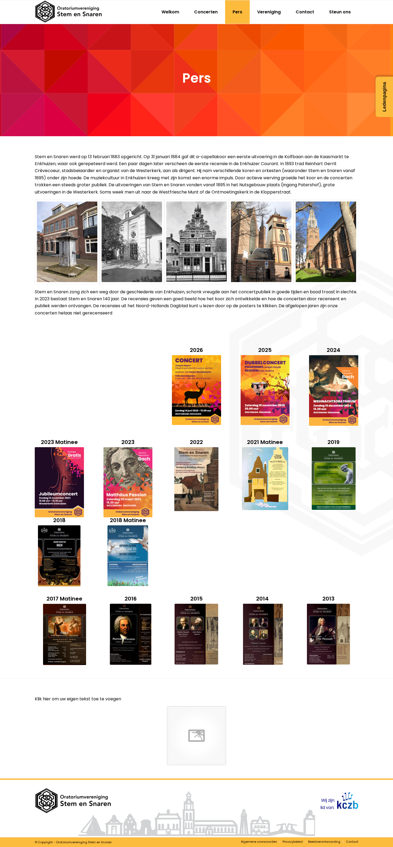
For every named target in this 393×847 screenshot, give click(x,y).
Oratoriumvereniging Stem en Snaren (84, 842)
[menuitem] (170, 12)
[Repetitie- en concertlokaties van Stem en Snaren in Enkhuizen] (67, 241)
